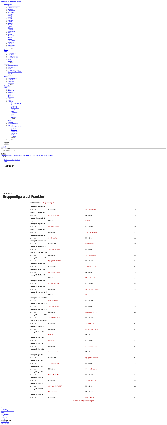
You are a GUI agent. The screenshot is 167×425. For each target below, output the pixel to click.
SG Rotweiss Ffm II (54, 283)
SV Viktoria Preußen (91, 221)
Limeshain (10, 29)
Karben (10, 26)
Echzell (10, 17)
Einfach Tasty (15, 108)
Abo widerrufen (5, 423)
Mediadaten (4, 417)
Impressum (14, 130)
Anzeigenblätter (16, 155)
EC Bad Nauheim (12, 56)
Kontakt (13, 128)
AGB (12, 134)
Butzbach (10, 15)
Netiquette (14, 133)
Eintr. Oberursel (53, 301)
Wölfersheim (11, 45)
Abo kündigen (5, 422)
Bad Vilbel (11, 12)
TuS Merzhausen (90, 266)
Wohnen (13, 117)
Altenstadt (10, 9)
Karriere (13, 114)
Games (13, 109)
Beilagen (10, 73)
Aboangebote (11, 79)
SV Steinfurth (52, 238)
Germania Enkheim (91, 255)
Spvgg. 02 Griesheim (54, 261)
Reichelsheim (11, 40)
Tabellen (10, 59)
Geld (12, 111)
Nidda (9, 32)
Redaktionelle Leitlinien (7, 411)
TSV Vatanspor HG (91, 232)
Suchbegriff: (5, 150)
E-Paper (27, 155)
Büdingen (10, 14)
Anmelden (9, 155)
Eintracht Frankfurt (13, 57)
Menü (2, 147)
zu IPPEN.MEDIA (41, 155)
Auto (12, 105)
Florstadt (10, 18)
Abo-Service (32, 155)
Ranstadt (10, 39)
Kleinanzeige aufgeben (14, 70)
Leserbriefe (11, 83)
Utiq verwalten (5, 414)
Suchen (3, 153)
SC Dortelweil (89, 295)
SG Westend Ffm (90, 278)
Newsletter (14, 136)
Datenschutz (14, 131)
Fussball (10, 61)
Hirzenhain (11, 25)
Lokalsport (11, 54)
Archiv (23, 155)
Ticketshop (50, 155)
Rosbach (10, 43)
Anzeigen (3, 419)
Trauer (9, 68)
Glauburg (10, 23)
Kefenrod (10, 28)
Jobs (2, 155)
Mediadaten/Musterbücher (15, 72)
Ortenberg (10, 37)
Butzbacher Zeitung (13, 7)
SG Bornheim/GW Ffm (92, 289)
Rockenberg (11, 42)
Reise (12, 116)
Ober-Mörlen (11, 36)
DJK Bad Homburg (54, 215)
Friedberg (10, 20)
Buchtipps (14, 106)
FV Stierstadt (89, 244)
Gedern (10, 21)
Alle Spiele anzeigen (47, 203)
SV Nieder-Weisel (90, 209)
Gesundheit (14, 112)
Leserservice (11, 81)
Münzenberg (11, 31)
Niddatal (10, 34)
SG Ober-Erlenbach (54, 272)
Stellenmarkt (11, 67)
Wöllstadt (10, 46)
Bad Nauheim (11, 10)
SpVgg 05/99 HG (53, 226)
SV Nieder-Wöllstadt (54, 249)
